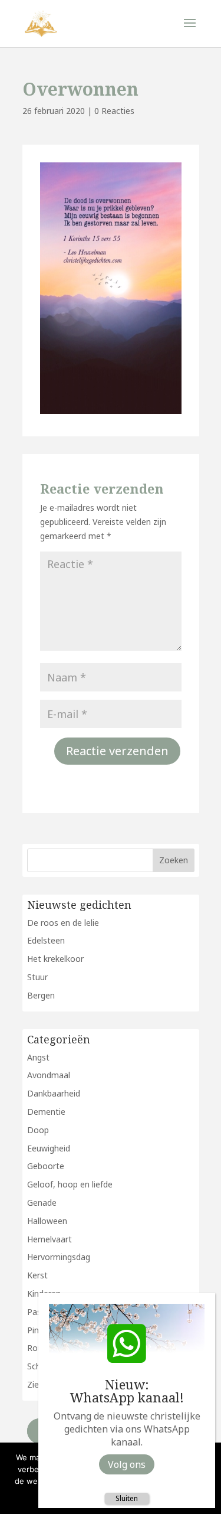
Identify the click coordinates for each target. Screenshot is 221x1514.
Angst (38, 1057)
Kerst (37, 1275)
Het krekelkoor (55, 958)
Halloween (47, 1220)
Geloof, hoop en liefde (70, 1184)
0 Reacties (114, 110)
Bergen (41, 995)
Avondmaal (48, 1075)
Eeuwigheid (48, 1148)
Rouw (38, 1347)
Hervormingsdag (58, 1256)
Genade (42, 1202)
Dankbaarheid (53, 1093)
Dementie (46, 1111)
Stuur (37, 977)
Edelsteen (46, 940)
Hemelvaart (49, 1239)
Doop (38, 1130)
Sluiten (127, 1498)
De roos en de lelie (63, 922)
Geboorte (45, 1166)
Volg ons (127, 1464)
